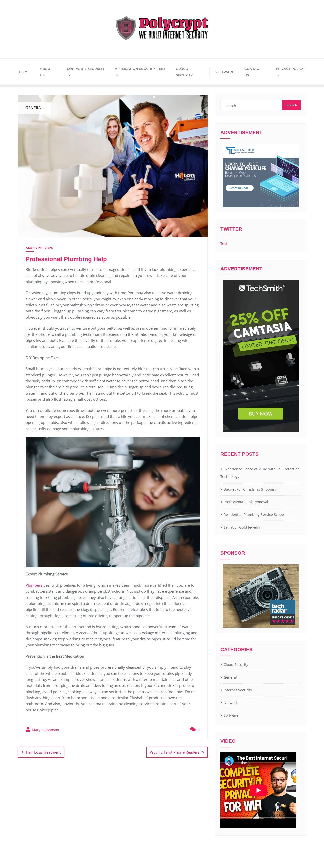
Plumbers (34, 585)
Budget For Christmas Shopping (250, 489)
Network (231, 702)
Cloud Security (236, 664)
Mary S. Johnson (45, 729)
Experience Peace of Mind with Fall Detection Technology (260, 473)
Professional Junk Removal (246, 501)
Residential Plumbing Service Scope (254, 514)
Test (223, 243)
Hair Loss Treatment (43, 752)
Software (231, 715)
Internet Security (238, 689)
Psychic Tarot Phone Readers (174, 752)
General (230, 677)
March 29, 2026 (39, 248)
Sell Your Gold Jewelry (242, 527)
